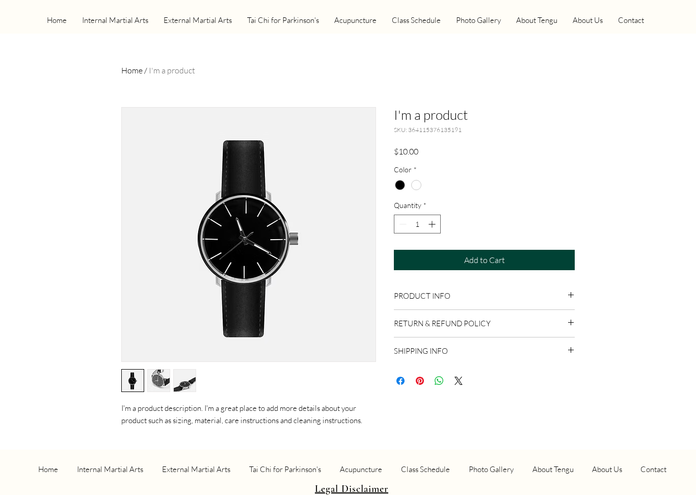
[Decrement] (401, 224)
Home (132, 70)
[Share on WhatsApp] (439, 381)
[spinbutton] (417, 224)
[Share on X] (458, 381)
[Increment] (432, 224)
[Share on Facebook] (400, 381)
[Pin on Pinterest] (420, 381)
